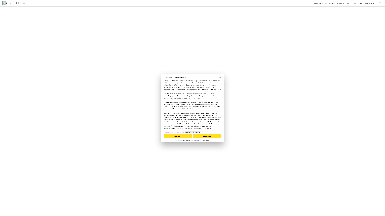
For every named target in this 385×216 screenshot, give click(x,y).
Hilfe (354, 3)
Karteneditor (318, 3)
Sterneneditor (330, 3)
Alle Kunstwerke (343, 3)
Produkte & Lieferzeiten (366, 3)
